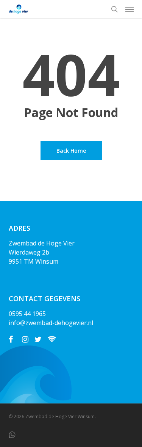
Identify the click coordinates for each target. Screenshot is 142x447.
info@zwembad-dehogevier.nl (51, 323)
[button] (129, 9)
